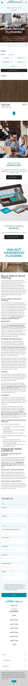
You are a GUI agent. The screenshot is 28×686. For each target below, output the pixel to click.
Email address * (5, 546)
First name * (4, 507)
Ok (14, 681)
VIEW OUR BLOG (13, 177)
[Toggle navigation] (2, 2)
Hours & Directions (14, 611)
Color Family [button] (6, 62)
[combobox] (13, 45)
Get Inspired (6, 660)
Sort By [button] (22, 75)
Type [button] (6, 57)
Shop (4, 654)
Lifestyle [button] (20, 57)
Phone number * (5, 537)
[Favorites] (23, 2)
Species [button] (20, 62)
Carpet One (3, 15)
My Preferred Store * (6, 563)
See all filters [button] (13, 70)
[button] (21, 2)
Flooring (10, 15)
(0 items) (25, 2)
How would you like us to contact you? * (11, 529)
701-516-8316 (14, 10)
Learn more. (5, 679)
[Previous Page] (11, 113)
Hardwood (16, 15)
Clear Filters (11, 54)
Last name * (4, 516)
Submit (14, 595)
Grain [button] (13, 66)
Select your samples (12, 237)
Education (6, 666)
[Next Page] (16, 113)
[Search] (26, 45)
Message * (4, 571)
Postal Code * (5, 554)
